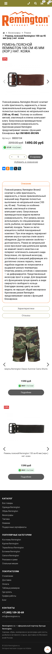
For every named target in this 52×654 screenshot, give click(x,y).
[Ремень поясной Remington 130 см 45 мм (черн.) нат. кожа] (26, 428)
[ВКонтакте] (4, 168)
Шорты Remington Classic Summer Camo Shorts (26, 369)
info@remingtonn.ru (11, 616)
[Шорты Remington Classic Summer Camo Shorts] (26, 344)
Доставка (6, 580)
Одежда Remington (11, 507)
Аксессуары (14, 32)
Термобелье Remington (13, 547)
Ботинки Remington (11, 551)
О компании (7, 576)
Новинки (6, 523)
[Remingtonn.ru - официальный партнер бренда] (26, 18)
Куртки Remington (10, 543)
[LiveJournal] (19, 168)
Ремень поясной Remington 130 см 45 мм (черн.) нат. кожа (26, 454)
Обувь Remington (10, 511)
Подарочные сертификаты (14, 527)
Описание (26, 183)
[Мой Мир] (11, 168)
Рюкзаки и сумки (9, 559)
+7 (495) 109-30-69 (13, 612)
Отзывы (26, 315)
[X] (15, 168)
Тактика (6, 519)
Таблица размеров (11, 588)
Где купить (7, 592)
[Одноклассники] (7, 168)
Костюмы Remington (11, 540)
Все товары (7, 503)
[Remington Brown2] (26, 78)
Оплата (5, 584)
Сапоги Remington (10, 555)
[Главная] (4, 33)
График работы (9, 596)
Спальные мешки (10, 563)
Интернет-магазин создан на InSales (16, 648)
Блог (4, 600)
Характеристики (26, 308)
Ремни (27, 32)
